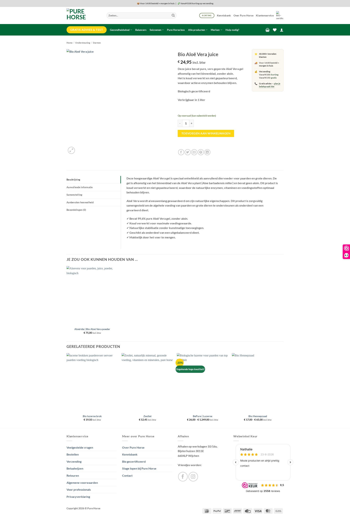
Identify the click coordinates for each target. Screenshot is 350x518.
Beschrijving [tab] (73, 179)
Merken (215, 29)
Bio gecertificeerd (134, 461)
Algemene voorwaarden (82, 482)
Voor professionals (79, 489)
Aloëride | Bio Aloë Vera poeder (92, 329)
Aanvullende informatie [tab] (80, 187)
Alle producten (196, 29)
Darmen (97, 42)
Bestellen (73, 454)
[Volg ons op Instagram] (193, 476)
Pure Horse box (176, 29)
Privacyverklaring (78, 496)
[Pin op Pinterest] (201, 152)
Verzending (74, 461)
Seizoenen (155, 29)
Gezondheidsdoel (120, 29)
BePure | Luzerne (202, 416)
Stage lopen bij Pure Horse (139, 468)
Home (69, 42)
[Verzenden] (173, 15)
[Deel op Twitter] (188, 152)
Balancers (140, 29)
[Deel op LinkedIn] (207, 152)
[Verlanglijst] (275, 30)
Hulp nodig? (232, 29)
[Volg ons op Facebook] (183, 476)
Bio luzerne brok (92, 416)
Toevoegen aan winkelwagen (206, 133)
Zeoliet (147, 416)
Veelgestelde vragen (80, 447)
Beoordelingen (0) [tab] (76, 209)
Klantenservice (265, 15)
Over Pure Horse (243, 15)
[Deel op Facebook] (181, 152)
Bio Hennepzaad (257, 416)
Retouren (73, 475)
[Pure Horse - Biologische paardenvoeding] (84, 15)
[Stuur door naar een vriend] (194, 152)
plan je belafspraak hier (269, 85)
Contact (127, 475)
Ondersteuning (82, 42)
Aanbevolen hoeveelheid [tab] (80, 202)
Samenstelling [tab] (74, 194)
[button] (267, 30)
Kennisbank (224, 15)
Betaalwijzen (75, 468)
